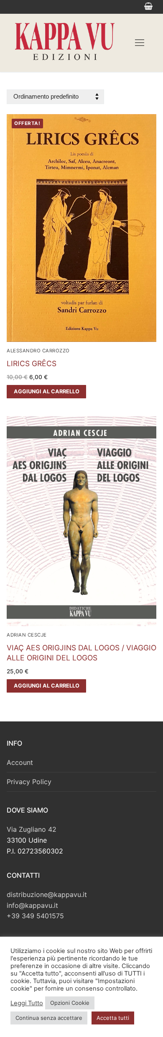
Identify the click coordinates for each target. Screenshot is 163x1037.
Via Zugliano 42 (31, 829)
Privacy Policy (29, 781)
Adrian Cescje (27, 635)
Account (20, 762)
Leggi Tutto (26, 1003)
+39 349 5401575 (35, 916)
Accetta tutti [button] (113, 1017)
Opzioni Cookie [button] (69, 1002)
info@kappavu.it (32, 905)
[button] (46, 391)
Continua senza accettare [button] (48, 1017)
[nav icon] (139, 43)
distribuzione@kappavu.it (47, 894)
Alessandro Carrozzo (38, 351)
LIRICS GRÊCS (31, 363)
